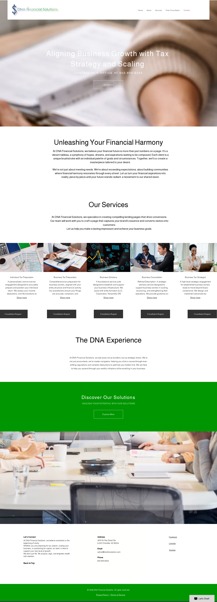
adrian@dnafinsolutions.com (109, 552)
